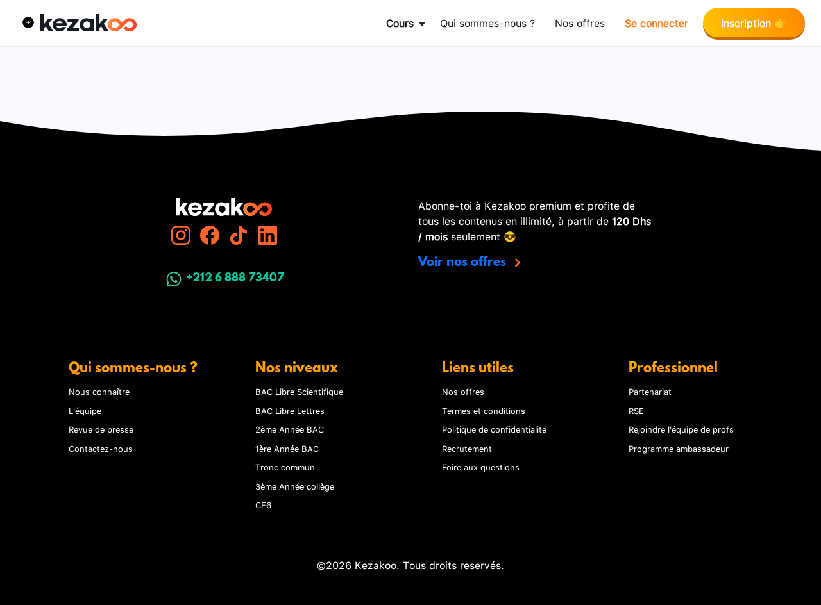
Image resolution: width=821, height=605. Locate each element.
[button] (28, 22)
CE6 (263, 504)
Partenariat (650, 391)
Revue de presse (101, 428)
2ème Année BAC (289, 428)
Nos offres (580, 22)
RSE (636, 410)
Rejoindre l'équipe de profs (681, 428)
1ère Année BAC (287, 448)
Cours (400, 22)
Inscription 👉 (754, 22)
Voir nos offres (463, 263)
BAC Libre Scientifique (299, 391)
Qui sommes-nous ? (487, 22)
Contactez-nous (101, 448)
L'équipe (85, 410)
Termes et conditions (483, 410)
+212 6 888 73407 (235, 278)
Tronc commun (285, 466)
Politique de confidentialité (494, 428)
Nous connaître (99, 391)
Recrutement (467, 448)
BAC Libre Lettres (290, 410)
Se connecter (656, 22)
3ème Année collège (294, 485)
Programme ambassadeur (679, 448)
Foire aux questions (481, 466)
